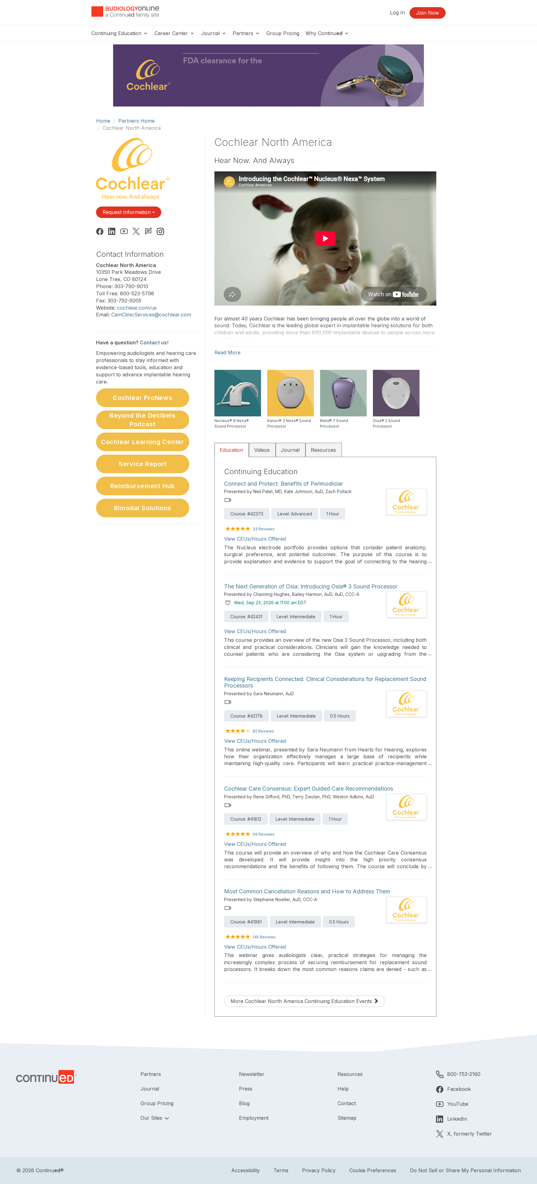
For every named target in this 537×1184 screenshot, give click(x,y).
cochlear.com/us (137, 308)
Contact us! (154, 342)
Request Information (127, 212)
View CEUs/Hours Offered (255, 539)
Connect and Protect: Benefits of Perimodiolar (283, 483)
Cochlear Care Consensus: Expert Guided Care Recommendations (308, 788)
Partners (244, 33)
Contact (346, 1103)
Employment (253, 1118)
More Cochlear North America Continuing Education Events (302, 1001)
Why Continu (323, 33)
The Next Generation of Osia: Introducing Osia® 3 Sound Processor (310, 586)
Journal (211, 33)
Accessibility (245, 1170)
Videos (262, 450)
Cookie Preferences (372, 1170)
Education (231, 450)
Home (103, 121)
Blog (244, 1103)
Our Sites (152, 1118)
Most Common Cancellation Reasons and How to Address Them (307, 891)
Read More (227, 352)
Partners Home (136, 121)
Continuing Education (117, 33)
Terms (280, 1170)
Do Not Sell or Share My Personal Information (465, 1170)
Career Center (172, 33)
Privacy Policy (319, 1170)
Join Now (427, 13)
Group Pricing (282, 33)
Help (343, 1089)
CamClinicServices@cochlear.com (151, 314)
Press (245, 1089)
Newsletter (251, 1074)
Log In (397, 12)
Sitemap (346, 1118)
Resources (323, 450)
